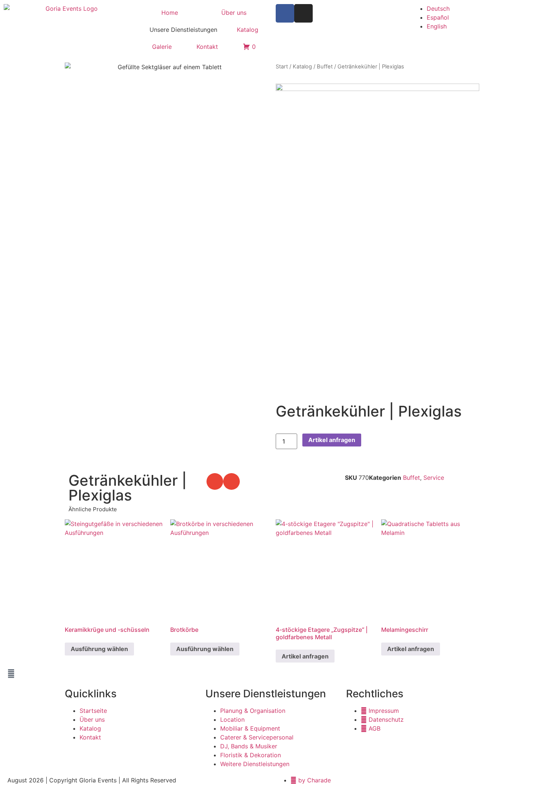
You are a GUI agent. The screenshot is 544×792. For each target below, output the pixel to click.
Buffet (325, 66)
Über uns (233, 12)
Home (169, 12)
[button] (214, 481)
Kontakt (207, 46)
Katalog (247, 29)
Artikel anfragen (331, 440)
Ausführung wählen (99, 649)
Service (433, 477)
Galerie (162, 46)
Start (282, 66)
